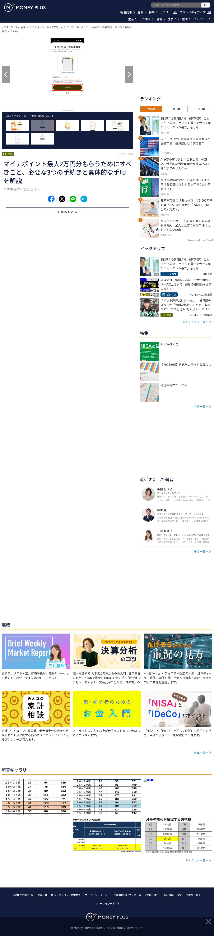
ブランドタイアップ (194, 12)
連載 (140, 12)
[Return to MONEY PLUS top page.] (25, 7)
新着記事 (126, 12)
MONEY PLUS (9, 27)
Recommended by (196, 240)
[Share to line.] (73, 199)
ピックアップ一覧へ (195, 321)
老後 (159, 19)
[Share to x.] (62, 199)
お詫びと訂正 (193, 895)
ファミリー (200, 19)
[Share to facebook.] (51, 199)
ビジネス (145, 19)
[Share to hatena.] (83, 199)
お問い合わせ (152, 895)
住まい (172, 19)
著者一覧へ (201, 551)
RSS (179, 895)
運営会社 (42, 895)
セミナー (168, 12)
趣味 (185, 19)
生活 (131, 19)
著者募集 (169, 895)
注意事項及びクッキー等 (127, 895)
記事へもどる (67, 212)
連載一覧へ (201, 752)
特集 (152, 12)
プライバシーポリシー (97, 895)
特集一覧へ (201, 406)
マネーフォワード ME (107, 903)
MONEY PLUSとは (23, 895)
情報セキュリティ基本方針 (66, 895)
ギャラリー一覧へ (197, 860)
